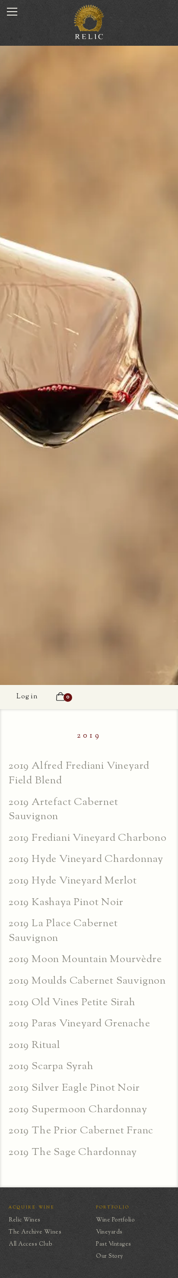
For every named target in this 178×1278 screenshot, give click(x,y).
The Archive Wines (35, 1232)
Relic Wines (25, 1220)
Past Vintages (113, 1244)
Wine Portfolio (115, 1220)
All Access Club (30, 1244)
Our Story (109, 1256)
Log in (27, 697)
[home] (89, 38)
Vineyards (109, 1232)
